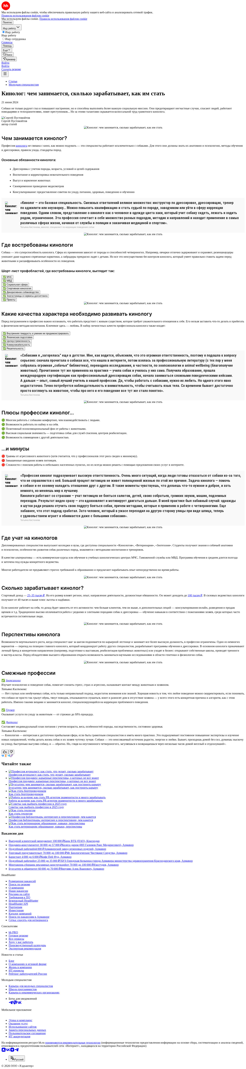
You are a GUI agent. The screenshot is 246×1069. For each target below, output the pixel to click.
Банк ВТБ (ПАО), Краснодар (82, 841)
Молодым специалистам (24, 84)
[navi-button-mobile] (5, 74)
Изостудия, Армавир (106, 864)
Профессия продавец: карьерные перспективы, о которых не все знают (52, 781)
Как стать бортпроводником (26, 794)
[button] (5, 62)
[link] (7, 54)
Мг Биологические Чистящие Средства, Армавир (96, 852)
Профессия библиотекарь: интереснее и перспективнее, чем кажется (51, 820)
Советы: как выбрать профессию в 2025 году (36, 807)
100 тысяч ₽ (195, 595)
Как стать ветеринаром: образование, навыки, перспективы (45, 826)
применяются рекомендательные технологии (72, 1042)
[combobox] (17, 1058)
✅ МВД (7, 280)
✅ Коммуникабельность (16, 344)
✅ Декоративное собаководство (21, 292)
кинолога (21, 145)
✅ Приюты (9, 299)
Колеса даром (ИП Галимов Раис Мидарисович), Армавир (98, 844)
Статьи (13, 81)
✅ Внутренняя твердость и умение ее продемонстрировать (36, 333)
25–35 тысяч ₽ (36, 595)
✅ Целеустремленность (16, 341)
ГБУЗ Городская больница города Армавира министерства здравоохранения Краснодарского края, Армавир (126, 860)
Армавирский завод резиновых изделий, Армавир (75, 848)
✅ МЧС (7, 277)
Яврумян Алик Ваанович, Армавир (82, 868)
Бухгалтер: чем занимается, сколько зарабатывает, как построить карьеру (53, 787)
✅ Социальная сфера (15, 284)
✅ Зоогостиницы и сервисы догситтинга (25, 296)
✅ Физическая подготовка (17, 337)
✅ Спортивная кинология (17, 288)
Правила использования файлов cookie (63, 18)
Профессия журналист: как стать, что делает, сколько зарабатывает (50, 774)
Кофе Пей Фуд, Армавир (56, 856)
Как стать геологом (20, 813)
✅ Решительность (13, 348)
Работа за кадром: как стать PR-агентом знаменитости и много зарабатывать (56, 800)
